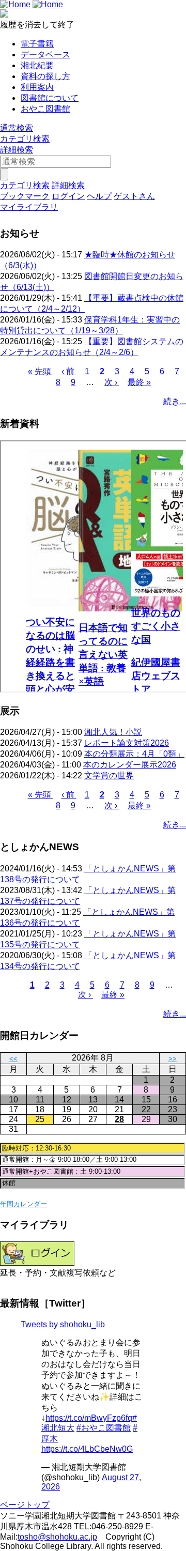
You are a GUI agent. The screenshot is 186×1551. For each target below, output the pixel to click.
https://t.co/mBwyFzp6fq (88, 1418)
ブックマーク (25, 196)
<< (13, 1059)
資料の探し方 (45, 76)
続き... (174, 401)
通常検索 (16, 128)
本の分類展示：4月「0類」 (134, 753)
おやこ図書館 (45, 108)
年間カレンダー (23, 1204)
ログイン (68, 196)
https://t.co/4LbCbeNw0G (87, 1449)
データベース (45, 54)
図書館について (50, 98)
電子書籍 (37, 43)
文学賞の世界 (109, 775)
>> (172, 1059)
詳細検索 (16, 149)
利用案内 (37, 87)
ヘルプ (99, 196)
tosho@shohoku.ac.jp (57, 1536)
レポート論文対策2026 (126, 743)
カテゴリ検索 (25, 138)
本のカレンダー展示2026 (129, 764)
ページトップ (25, 1504)
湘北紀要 (37, 65)
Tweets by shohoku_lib (63, 1324)
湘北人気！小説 (113, 732)
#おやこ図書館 (103, 1427)
